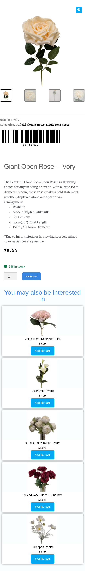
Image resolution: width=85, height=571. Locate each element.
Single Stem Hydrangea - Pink (43, 339)
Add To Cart (42, 351)
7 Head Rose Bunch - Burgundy (42, 495)
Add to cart (31, 276)
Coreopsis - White (43, 547)
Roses (41, 124)
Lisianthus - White (42, 391)
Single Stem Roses (57, 124)
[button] (79, 10)
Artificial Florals (25, 124)
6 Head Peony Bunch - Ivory (43, 443)
